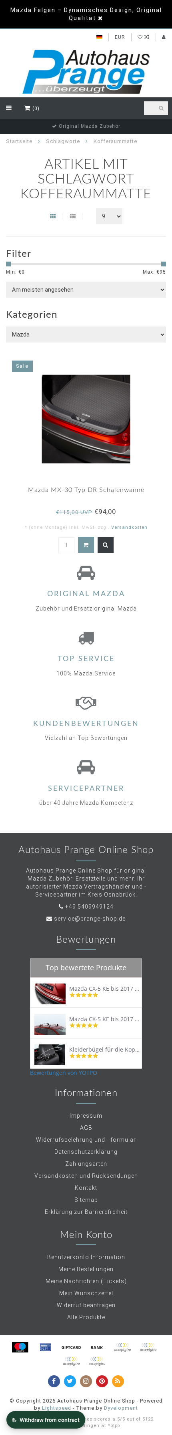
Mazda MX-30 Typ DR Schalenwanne (86, 490)
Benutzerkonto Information (86, 1257)
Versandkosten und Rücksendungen (86, 1176)
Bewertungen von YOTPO (63, 1072)
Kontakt (86, 1188)
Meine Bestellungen (86, 1269)
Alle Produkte (86, 1317)
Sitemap (86, 1200)
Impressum (86, 1116)
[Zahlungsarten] (20, 1347)
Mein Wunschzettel (86, 1293)
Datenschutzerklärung (86, 1152)
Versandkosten (129, 527)
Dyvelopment (121, 1408)
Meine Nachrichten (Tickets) (86, 1281)
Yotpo (114, 1425)
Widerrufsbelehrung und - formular (86, 1140)
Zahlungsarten (86, 1164)
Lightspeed (56, 1408)
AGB (86, 1128)
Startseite (19, 141)
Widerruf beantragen (86, 1305)
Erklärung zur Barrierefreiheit (86, 1212)
